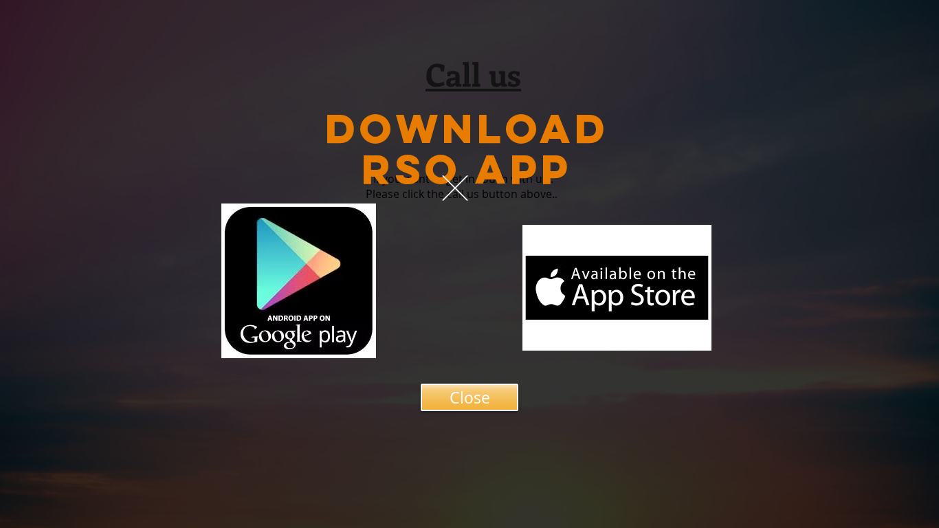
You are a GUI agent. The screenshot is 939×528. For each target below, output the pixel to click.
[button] (455, 188)
